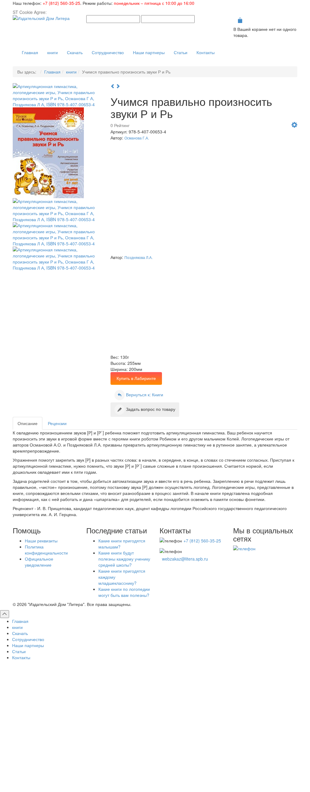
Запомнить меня (91, 724)
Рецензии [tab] (57, 423)
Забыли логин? (187, 772)
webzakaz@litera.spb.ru (185, 559)
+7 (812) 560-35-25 (61, 3)
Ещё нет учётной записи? (155, 750)
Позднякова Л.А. (138, 257)
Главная (52, 72)
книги (71, 72)
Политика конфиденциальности (46, 550)
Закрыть (278, 235)
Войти (155, 735)
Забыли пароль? (222, 772)
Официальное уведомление (39, 562)
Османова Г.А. (136, 137)
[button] (294, 126)
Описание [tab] (28, 423)
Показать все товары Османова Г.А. (223, 235)
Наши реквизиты (41, 541)
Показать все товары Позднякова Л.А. (222, 335)
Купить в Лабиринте (136, 378)
